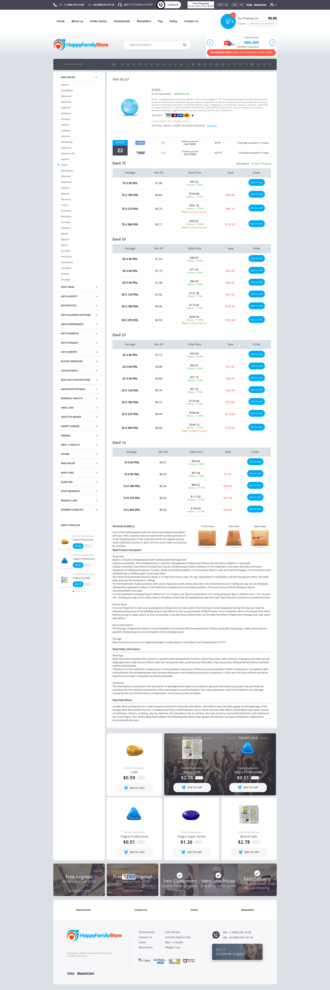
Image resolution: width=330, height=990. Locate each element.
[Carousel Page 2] (76, 591)
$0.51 (78, 565)
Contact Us (191, 21)
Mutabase (187, 125)
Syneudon (199, 125)
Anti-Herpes (172, 932)
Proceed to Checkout (262, 23)
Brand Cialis (192, 772)
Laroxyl (167, 125)
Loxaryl (176, 125)
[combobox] (222, 4)
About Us (77, 21)
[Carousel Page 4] (82, 591)
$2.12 (78, 584)
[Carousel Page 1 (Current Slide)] (73, 591)
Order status (98, 21)
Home (61, 21)
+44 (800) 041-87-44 (103, 4)
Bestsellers (144, 21)
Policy (173, 21)
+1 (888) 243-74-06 (74, 4)
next (272, 42)
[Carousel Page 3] (79, 591)
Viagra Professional (83, 558)
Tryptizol (157, 125)
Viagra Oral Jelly (81, 578)
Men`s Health (174, 942)
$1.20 (78, 546)
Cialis (134, 772)
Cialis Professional (83, 539)
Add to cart (257, 182)
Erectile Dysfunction (83, 536)
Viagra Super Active (191, 837)
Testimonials (122, 21)
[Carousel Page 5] (85, 591)
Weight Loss (172, 947)
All (114, 64)
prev (210, 42)
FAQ (160, 21)
